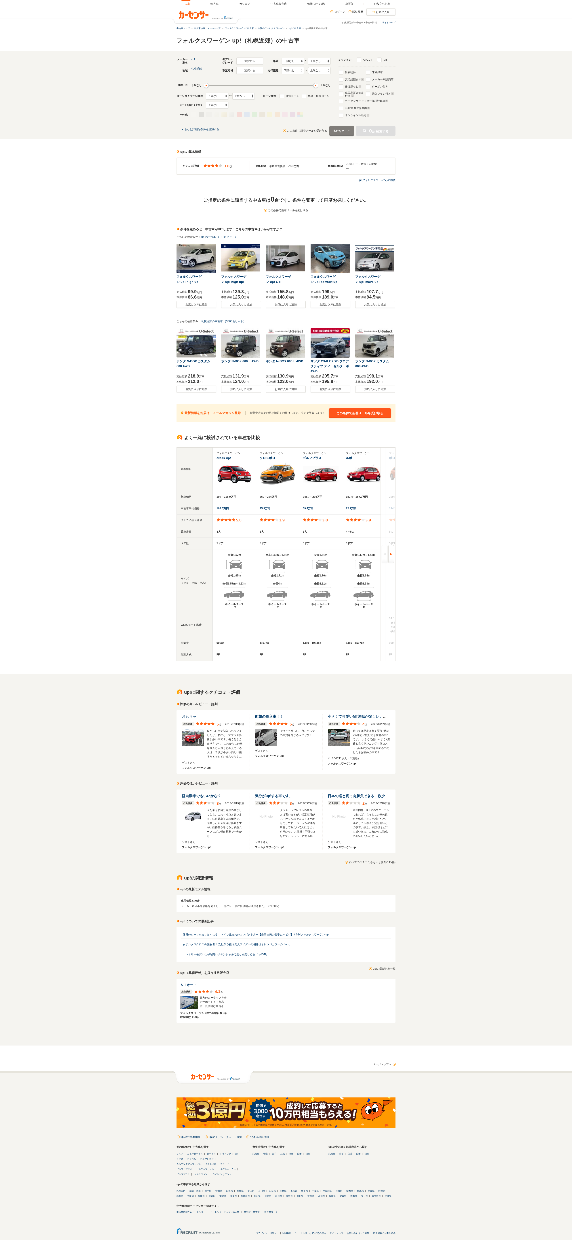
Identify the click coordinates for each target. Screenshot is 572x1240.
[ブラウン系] (262, 114)
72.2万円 (351, 508)
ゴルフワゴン (200, 1174)
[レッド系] (239, 114)
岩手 (274, 1153)
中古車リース (271, 1212)
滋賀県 (222, 1196)
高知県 (321, 1196)
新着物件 (350, 72)
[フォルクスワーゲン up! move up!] (375, 258)
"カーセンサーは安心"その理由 (310, 1233)
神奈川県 (327, 1191)
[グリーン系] (254, 114)
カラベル (191, 1159)
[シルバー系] (231, 114)
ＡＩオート (188, 985)
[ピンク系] (285, 114)
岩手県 (208, 1191)
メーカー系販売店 (382, 79)
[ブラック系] (201, 114)
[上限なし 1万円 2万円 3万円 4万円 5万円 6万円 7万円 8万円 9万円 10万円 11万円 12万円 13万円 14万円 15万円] (243, 96)
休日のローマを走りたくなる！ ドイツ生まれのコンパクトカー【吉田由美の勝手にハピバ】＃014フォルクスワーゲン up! (256, 934)
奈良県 (233, 1196)
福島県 (240, 1191)
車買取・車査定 (252, 1212)
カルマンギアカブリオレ (189, 1164)
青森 (265, 1153)
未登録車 (377, 72)
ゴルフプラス (183, 1174)
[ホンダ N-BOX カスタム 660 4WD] (196, 343)
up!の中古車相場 (190, 1137)
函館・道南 (195, 1191)
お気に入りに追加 (196, 304)
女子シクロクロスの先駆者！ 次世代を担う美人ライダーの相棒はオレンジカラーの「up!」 (237, 944)
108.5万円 (223, 508)
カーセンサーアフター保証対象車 (365, 100)
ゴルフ (180, 1153)
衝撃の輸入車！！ (269, 716)
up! (193, 59)
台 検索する (379, 131)
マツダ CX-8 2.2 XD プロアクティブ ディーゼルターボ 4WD (330, 366)
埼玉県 (304, 1191)
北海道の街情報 (259, 1137)
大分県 (364, 1196)
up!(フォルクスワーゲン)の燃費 (376, 180)
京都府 (212, 1196)
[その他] (300, 114)
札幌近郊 (196, 68)
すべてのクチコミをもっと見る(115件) (372, 862)
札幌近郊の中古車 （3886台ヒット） (223, 321)
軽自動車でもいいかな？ (201, 796)
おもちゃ (189, 716)
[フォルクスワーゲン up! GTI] (286, 258)
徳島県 (289, 1196)
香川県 (300, 1196)
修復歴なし (351, 86)
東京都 (293, 1191)
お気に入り (383, 12)
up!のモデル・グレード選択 (225, 1137)
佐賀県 (343, 1196)
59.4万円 (308, 508)
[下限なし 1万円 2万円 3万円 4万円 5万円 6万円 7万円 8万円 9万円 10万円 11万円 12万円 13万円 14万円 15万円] (217, 96)
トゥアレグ (225, 1153)
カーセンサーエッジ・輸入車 (224, 1212)
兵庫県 (201, 1196)
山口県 (278, 1196)
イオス (180, 1159)
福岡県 (332, 1196)
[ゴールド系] (224, 114)
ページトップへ (382, 1064)
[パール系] (216, 114)
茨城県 (339, 1191)
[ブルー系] (247, 114)
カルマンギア (207, 1159)
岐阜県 (382, 1191)
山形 (299, 1153)
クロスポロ (210, 1164)
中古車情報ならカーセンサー (191, 1212)
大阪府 (190, 1196)
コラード (224, 1164)
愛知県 (371, 1191)
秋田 (291, 1153)
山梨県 (272, 1191)
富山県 (251, 1191)
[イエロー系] (269, 114)
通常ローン (292, 96)
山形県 (229, 1191)
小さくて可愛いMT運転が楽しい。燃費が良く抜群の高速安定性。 (380, 716)
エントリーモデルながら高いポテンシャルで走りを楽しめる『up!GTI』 (226, 954)
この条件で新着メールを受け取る (307, 130)
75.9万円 (265, 508)
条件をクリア (341, 130)
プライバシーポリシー (267, 1233)
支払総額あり (353, 79)
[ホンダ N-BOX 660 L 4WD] (241, 343)
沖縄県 (388, 1196)
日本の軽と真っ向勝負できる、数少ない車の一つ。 (369, 796)
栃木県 (349, 1191)
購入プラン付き (381, 93)
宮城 (282, 1153)
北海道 (255, 1153)
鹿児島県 (376, 1196)
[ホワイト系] (193, 114)
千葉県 (315, 1191)
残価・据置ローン (318, 96)
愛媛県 (310, 1196)
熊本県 (353, 1196)
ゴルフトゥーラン (227, 1169)
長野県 (283, 1191)
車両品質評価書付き (354, 94)
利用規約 (286, 1233)
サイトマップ (388, 22)
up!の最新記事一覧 (384, 968)
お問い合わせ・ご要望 (358, 1233)
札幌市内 (181, 1191)
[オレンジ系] (277, 114)
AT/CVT (367, 59)
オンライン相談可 (355, 115)
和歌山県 (245, 1196)
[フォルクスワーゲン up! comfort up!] (330, 258)
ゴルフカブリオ (184, 1169)
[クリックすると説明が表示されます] (185, 85)
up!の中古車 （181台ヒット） (219, 237)
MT (385, 59)
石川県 (261, 1191)
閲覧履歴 (357, 11)
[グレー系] (209, 114)
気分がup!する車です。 (274, 796)
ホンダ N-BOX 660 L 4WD (240, 361)
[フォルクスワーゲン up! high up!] (196, 258)
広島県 (268, 1196)
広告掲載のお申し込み (384, 1233)
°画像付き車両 (356, 108)
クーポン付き (380, 86)
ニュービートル (195, 1153)
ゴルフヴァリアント (221, 1174)
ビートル (211, 1153)
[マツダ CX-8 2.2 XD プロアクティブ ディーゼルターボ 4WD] (330, 343)
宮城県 (218, 1191)
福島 (308, 1153)
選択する (249, 61)
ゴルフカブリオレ (205, 1169)
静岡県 (180, 1196)
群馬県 (360, 1191)
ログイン (339, 11)
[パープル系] (292, 114)
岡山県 (257, 1196)
